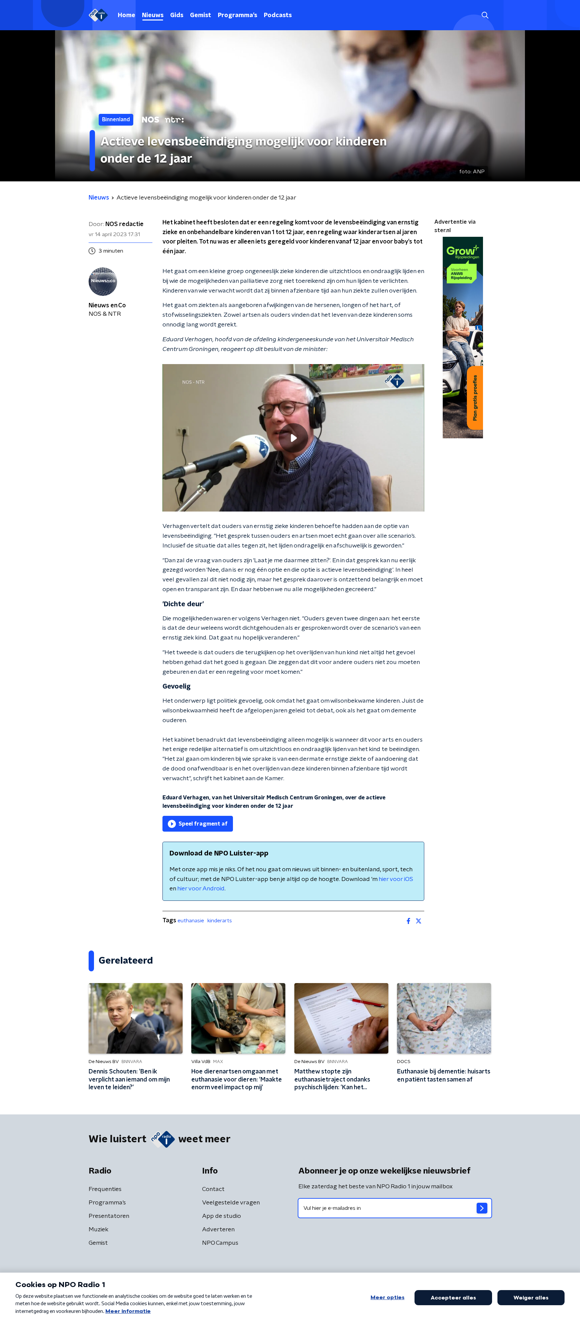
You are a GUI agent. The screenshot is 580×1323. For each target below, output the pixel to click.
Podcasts (278, 15)
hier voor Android (201, 889)
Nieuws (152, 15)
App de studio (221, 1216)
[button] (484, 15)
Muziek (98, 1230)
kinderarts (219, 920)
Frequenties (105, 1189)
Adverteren (218, 1230)
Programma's (237, 15)
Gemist (200, 15)
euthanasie (191, 920)
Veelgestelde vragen (231, 1203)
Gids (176, 15)
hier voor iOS (396, 879)
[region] (293, 438)
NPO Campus (220, 1243)
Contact (213, 1189)
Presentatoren (109, 1216)
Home (126, 15)
